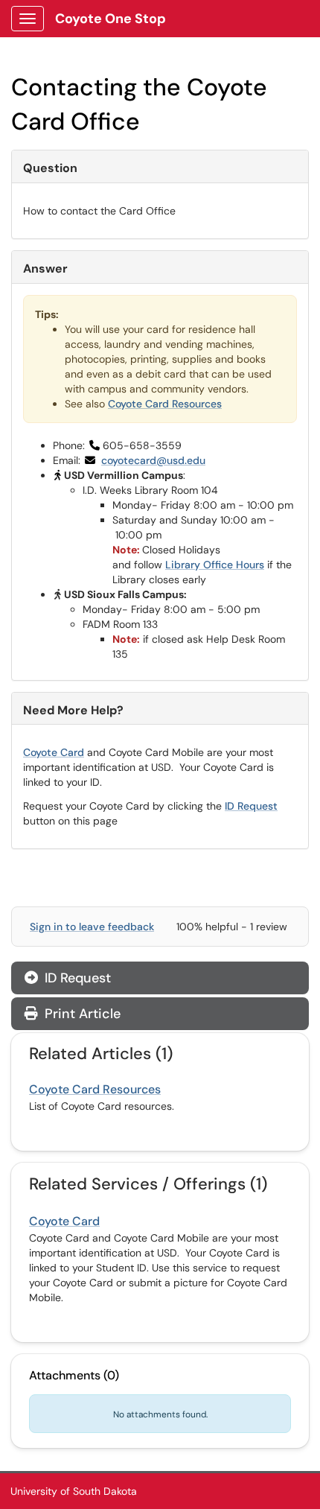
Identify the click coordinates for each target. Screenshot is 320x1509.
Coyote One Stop (110, 19)
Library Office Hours (214, 564)
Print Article (81, 1014)
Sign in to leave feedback (92, 926)
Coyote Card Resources (165, 403)
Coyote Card (53, 752)
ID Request (251, 806)
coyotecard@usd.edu (153, 460)
